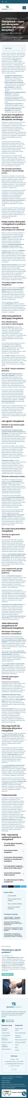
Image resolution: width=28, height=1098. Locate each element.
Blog (10, 37)
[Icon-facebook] (2, 2)
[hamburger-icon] (24, 7)
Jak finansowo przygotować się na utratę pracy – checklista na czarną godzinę (13, 929)
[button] (22, 48)
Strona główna (5, 37)
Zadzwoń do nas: (10, 1020)
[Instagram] (6, 2)
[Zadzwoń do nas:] (3, 1020)
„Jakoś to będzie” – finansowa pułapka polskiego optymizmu (12, 918)
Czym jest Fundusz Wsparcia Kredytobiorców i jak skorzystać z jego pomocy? (13, 923)
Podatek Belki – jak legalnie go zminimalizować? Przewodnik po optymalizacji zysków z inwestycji (13, 935)
